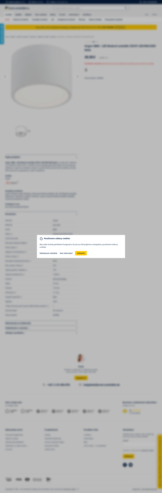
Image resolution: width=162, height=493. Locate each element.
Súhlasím (81, 253)
